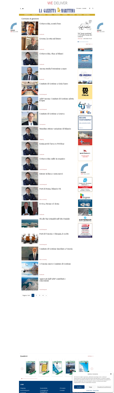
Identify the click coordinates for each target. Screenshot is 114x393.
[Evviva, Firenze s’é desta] (29, 208)
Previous (22, 368)
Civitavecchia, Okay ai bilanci (51, 53)
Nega (90, 387)
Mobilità (34, 14)
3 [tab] (24, 378)
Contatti (84, 8)
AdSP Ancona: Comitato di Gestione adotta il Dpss (56, 99)
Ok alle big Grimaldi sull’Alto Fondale (54, 218)
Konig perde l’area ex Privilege (51, 143)
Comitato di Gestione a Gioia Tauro (53, 83)
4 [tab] (82, 41)
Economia (57, 14)
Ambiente (27, 14)
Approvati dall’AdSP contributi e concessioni (52, 280)
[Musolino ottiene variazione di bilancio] (29, 133)
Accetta (79, 387)
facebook (41, 34)
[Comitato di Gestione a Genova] (29, 118)
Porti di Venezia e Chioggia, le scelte (54, 233)
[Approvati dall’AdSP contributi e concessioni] (29, 283)
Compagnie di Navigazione (44, 391)
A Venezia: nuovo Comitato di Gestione (55, 263)
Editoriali (87, 14)
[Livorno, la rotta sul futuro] (29, 43)
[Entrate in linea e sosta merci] (29, 178)
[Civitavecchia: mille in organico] (29, 163)
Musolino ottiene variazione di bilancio (55, 128)
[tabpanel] (85, 37)
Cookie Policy (89, 390)
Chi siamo (78, 8)
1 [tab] (78, 41)
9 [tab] (32, 378)
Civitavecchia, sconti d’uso (50, 23)
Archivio (90, 356)
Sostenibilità (43, 388)
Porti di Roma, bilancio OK (50, 188)
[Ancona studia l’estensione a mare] (29, 73)
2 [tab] (79, 41)
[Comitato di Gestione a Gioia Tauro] (29, 88)
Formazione (42, 124)
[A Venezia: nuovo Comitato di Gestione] (29, 268)
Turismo (64, 14)
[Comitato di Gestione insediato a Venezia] (29, 253)
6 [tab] (28, 378)
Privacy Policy (96, 390)
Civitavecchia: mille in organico (52, 158)
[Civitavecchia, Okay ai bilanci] (29, 58)
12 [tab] (36, 378)
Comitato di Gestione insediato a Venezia (56, 248)
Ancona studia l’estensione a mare (53, 68)
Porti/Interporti (43, 94)
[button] (111, 374)
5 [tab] (83, 41)
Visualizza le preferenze (104, 387)
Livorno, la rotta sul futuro (50, 38)
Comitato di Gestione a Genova (51, 113)
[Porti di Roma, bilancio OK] (29, 193)
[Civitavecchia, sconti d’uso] (29, 28)
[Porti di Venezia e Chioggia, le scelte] (29, 238)
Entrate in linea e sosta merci (51, 173)
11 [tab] (35, 378)
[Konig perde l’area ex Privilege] (29, 148)
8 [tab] (87, 41)
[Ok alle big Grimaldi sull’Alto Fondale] (29, 223)
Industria (42, 14)
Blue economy (43, 199)
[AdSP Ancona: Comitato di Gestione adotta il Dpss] (29, 103)
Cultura (72, 14)
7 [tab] (86, 41)
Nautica (79, 14)
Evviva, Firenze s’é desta (49, 203)
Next (92, 368)
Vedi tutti (88, 44)
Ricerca (50, 14)
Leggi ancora (85, 37)
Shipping (41, 139)
